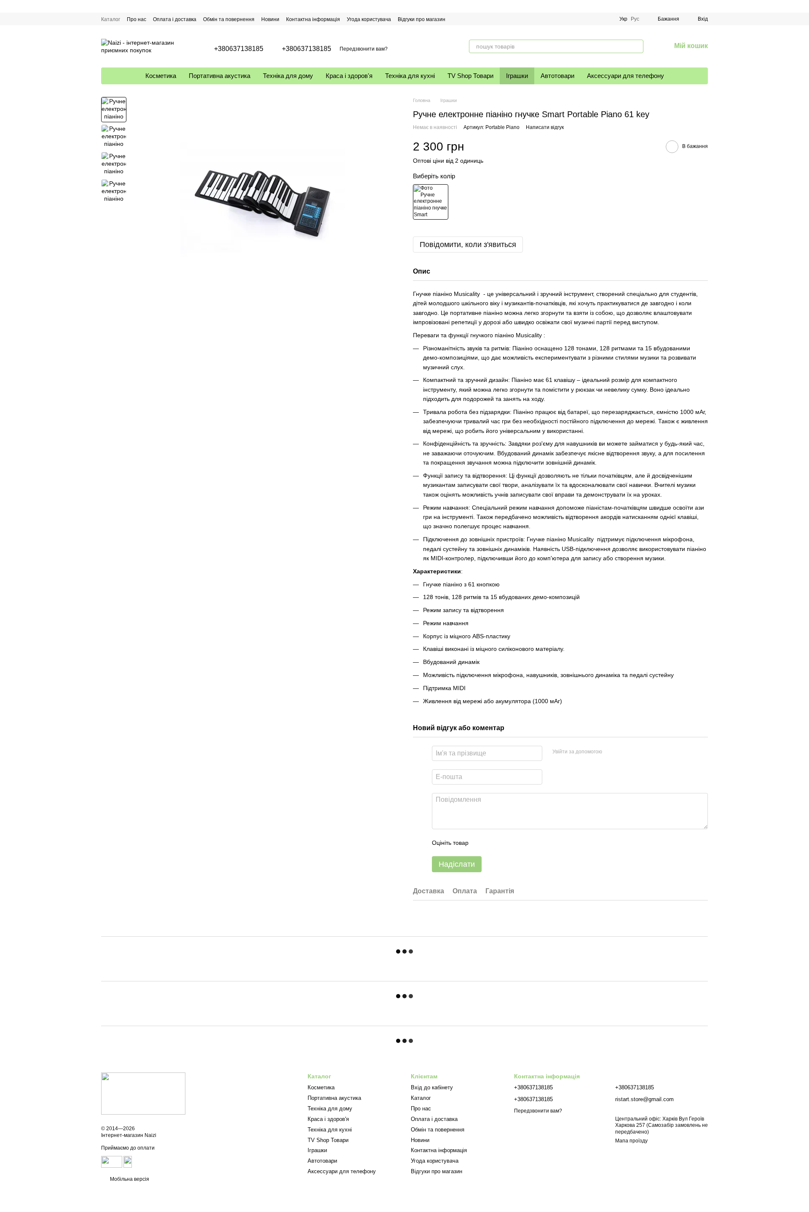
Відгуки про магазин (421, 19)
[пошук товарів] (636, 46)
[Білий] (430, 202)
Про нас (136, 19)
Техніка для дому (288, 75)
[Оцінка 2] (496, 843)
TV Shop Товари (470, 75)
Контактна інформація (313, 19)
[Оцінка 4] (523, 843)
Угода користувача (369, 19)
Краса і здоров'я (349, 75)
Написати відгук (545, 127)
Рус (635, 18)
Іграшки (517, 75)
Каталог (110, 19)
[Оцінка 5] (536, 843)
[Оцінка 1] (482, 843)
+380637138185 (238, 49)
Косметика (160, 75)
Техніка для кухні (410, 75)
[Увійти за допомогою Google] (611, 752)
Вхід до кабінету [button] (432, 1087)
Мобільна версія (129, 1179)
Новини (270, 19)
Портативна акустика (219, 75)
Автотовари (557, 75)
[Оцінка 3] (509, 843)
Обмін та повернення (228, 19)
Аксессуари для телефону (625, 75)
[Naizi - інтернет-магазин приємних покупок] (143, 1093)
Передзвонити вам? (364, 49)
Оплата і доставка (174, 19)
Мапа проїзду (631, 1141)
